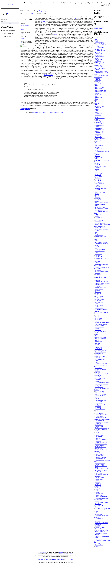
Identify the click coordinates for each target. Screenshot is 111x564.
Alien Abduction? (99, 66)
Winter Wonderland (100, 531)
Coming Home (98, 128)
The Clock (97, 433)
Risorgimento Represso (101, 350)
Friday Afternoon (99, 183)
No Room (97, 295)
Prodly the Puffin (99, 327)
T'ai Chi (42, 21)
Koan (96, 245)
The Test (97, 489)
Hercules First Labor (100, 204)
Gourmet (97, 195)
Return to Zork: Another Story (102, 346)
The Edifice (98, 441)
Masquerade (98, 274)
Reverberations (99, 347)
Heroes (96, 205)
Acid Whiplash (98, 59)
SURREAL (98, 406)
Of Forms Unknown (100, 299)
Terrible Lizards (99, 416)
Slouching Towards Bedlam (102, 373)
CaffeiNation (98, 107)
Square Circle (98, 385)
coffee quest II (98, 123)
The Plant (97, 482)
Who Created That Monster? (102, 530)
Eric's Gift (97, 164)
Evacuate (97, 167)
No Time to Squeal (99, 296)
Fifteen (96, 172)
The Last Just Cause (100, 463)
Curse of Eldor (98, 137)
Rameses (97, 335)
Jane (96, 232)
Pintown (97, 321)
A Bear (96, 40)
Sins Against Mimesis (100, 369)
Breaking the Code (99, 106)
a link (55, 34)
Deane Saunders (25, 25)
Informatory (98, 221)
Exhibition (97, 169)
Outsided (97, 306)
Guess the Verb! (99, 199)
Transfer (97, 507)
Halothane (97, 201)
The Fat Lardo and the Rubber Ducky (100, 447)
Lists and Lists (98, 254)
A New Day (98, 52)
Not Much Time (99, 297)
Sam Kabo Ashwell (99, 27)
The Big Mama (99, 425)
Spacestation (98, 379)
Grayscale (97, 197)
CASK (96, 112)
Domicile (97, 147)
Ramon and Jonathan (100, 337)
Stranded (97, 398)
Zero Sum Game (99, 545)
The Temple (98, 488)
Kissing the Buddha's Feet (101, 243)
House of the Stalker (100, 207)
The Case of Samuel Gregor (102, 428)
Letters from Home (100, 249)
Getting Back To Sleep (101, 188)
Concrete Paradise (99, 131)
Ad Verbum (98, 61)
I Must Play (98, 214)
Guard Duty (98, 198)
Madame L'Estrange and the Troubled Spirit (101, 267)
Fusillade (97, 185)
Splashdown (98, 381)
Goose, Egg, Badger (100, 192)
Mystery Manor (99, 289)
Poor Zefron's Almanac (101, 324)
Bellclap (97, 93)
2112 (96, 39)
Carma (96, 110)
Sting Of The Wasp (100, 395)
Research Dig (98, 344)
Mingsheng (42, 11)
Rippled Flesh (98, 349)
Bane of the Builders (100, 87)
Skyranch (97, 372)
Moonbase (97, 280)
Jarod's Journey (99, 235)
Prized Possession (99, 325)
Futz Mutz (97, 186)
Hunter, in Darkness (100, 210)
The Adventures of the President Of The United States (102, 418)
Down (96, 150)
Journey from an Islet (100, 236)
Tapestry (97, 412)
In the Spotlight (99, 220)
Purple (96, 333)
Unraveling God (99, 518)
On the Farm (98, 300)
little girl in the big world (101, 258)
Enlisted (97, 159)
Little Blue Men (99, 257)
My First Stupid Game (100, 287)
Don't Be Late (98, 148)
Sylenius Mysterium (100, 409)
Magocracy (98, 270)
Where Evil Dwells (100, 528)
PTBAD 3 (97, 328)
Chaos (96, 119)
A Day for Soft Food (100, 43)
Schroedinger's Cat (99, 359)
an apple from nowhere (101, 71)
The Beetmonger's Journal (101, 422)
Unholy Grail (98, 514)
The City (97, 432)
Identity (97, 216)
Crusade (97, 135)
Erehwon (97, 163)
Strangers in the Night (100, 400)
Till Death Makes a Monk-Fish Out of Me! (101, 498)
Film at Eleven (98, 173)
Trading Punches (48, 75)
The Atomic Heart (99, 420)
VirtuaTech (98, 521)
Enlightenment (98, 157)
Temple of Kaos (99, 413)
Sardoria (97, 354)
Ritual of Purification (100, 352)
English (23, 29)
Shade (96, 362)
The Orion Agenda (99, 477)
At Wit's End (98, 80)
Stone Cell (97, 397)
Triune (96, 511)
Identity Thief (98, 217)
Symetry (97, 410)
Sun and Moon (98, 403)
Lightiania (97, 252)
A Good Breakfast (99, 47)
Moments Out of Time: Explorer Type (100, 278)
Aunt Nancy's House (100, 83)
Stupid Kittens (98, 401)
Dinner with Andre (99, 145)
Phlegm (97, 311)
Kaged (96, 239)
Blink (96, 99)
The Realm (98, 483)
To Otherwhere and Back (101, 502)
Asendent (97, 78)
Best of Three (98, 94)
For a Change (98, 176)
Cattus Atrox (98, 115)
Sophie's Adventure (100, 378)
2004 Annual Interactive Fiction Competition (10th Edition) (47, 112)
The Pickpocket (99, 479)
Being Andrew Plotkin (100, 91)
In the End (97, 218)
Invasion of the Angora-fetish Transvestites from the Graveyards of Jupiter (102, 226)
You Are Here (98, 539)
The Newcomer (99, 473)
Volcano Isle (98, 524)
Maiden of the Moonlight (101, 271)
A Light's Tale (98, 49)
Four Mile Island (99, 180)
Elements (97, 156)
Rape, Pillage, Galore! (100, 338)
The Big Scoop (99, 426)
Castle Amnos (98, 113)
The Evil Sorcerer (99, 445)
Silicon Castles (98, 368)
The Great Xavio (99, 455)
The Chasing (98, 431)
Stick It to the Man (99, 391)
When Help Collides (100, 527)
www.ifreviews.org (42, 552)
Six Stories (97, 371)
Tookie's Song (98, 504)
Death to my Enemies (100, 140)
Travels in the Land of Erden (102, 509)
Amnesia (97, 69)
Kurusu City (98, 246)
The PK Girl (98, 480)
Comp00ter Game (99, 129)
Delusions (97, 141)
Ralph (96, 334)
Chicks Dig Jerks (99, 121)
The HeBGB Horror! (100, 457)
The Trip (97, 492)
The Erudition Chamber (101, 444)
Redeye (97, 340)
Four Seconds (98, 182)
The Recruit (98, 485)
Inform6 (23, 34)
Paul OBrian (32, 14)
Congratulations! (99, 132)
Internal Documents (100, 223)
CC (96, 116)
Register (10, 14)
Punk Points (98, 330)
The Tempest (98, 486)
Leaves (96, 248)
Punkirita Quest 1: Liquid (101, 331)
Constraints (98, 134)
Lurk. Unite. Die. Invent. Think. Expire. (101, 264)
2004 (22, 38)
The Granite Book (99, 454)
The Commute (98, 436)
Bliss (96, 100)
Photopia (97, 315)
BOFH (96, 104)
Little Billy (97, 255)
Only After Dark (99, 302)
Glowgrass (97, 189)
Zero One (97, 543)
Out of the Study (99, 305)
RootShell (61, 552)
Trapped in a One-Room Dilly (102, 508)
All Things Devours (100, 68)
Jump (96, 237)
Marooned (97, 273)
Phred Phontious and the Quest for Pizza (100, 317)
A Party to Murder (99, 56)
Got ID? (97, 194)
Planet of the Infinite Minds (102, 322)
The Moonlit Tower (100, 471)
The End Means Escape (101, 442)
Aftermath (97, 63)
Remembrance (98, 341)
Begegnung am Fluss (100, 90)
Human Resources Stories (101, 208)
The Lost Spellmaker (100, 464)
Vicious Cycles (99, 520)
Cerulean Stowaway (100, 118)
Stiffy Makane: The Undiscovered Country (100, 393)
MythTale (97, 290)
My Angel (97, 286)
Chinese (77, 18)
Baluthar (97, 85)
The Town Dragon (99, 490)
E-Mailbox (97, 154)
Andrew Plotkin (98, 28)
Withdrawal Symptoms (101, 533)
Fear (96, 170)
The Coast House (99, 435)
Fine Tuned (98, 175)
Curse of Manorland (100, 138)
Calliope (97, 109)
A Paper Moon (98, 55)
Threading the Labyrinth (101, 496)
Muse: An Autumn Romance (102, 283)
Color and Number (99, 125)
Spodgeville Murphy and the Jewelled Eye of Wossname (101, 383)
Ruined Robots (99, 353)
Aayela (96, 58)
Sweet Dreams (98, 407)
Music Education (99, 284)
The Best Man (98, 423)
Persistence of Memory (101, 309)
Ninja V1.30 (98, 293)
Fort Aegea (98, 178)
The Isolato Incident (100, 458)
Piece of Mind (98, 319)
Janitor (96, 233)
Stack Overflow (99, 387)
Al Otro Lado (98, 65)
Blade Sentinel (98, 97)
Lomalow (97, 259)
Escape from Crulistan (100, 166)
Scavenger (97, 357)
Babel (96, 84)
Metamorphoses (99, 276)
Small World (98, 375)
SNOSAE (97, 376)
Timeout (97, 501)
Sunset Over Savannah (101, 404)
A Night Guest (98, 53)
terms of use (71, 553)
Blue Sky (97, 103)
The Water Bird (99, 493)
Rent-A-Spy (98, 343)
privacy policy (63, 553)
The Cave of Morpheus (101, 429)
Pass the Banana (99, 308)
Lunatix (97, 262)
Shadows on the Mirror (101, 363)
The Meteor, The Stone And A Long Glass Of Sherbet (101, 469)
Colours (97, 126)
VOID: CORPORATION (101, 523)
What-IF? (97, 526)
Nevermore (98, 292)
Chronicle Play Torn (100, 122)
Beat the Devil (98, 88)
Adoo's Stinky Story (100, 62)
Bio (96, 96)
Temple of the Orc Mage (101, 414)
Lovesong (97, 261)
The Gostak (98, 452)
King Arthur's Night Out (101, 242)
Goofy (96, 191)
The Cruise (98, 438)
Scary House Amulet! (100, 356)
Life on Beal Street (99, 251)
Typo (96, 512)
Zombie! (97, 546)
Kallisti (96, 240)
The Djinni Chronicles (100, 439)
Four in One (98, 179)
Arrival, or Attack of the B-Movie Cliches (101, 76)
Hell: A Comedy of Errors (101, 202)
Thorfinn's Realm (99, 495)
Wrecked (97, 534)
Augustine (97, 81)
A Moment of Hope (100, 50)
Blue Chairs (98, 102)
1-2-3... (97, 37)
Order (96, 303)
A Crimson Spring (99, 42)
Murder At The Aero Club (101, 281)
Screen (96, 360)
